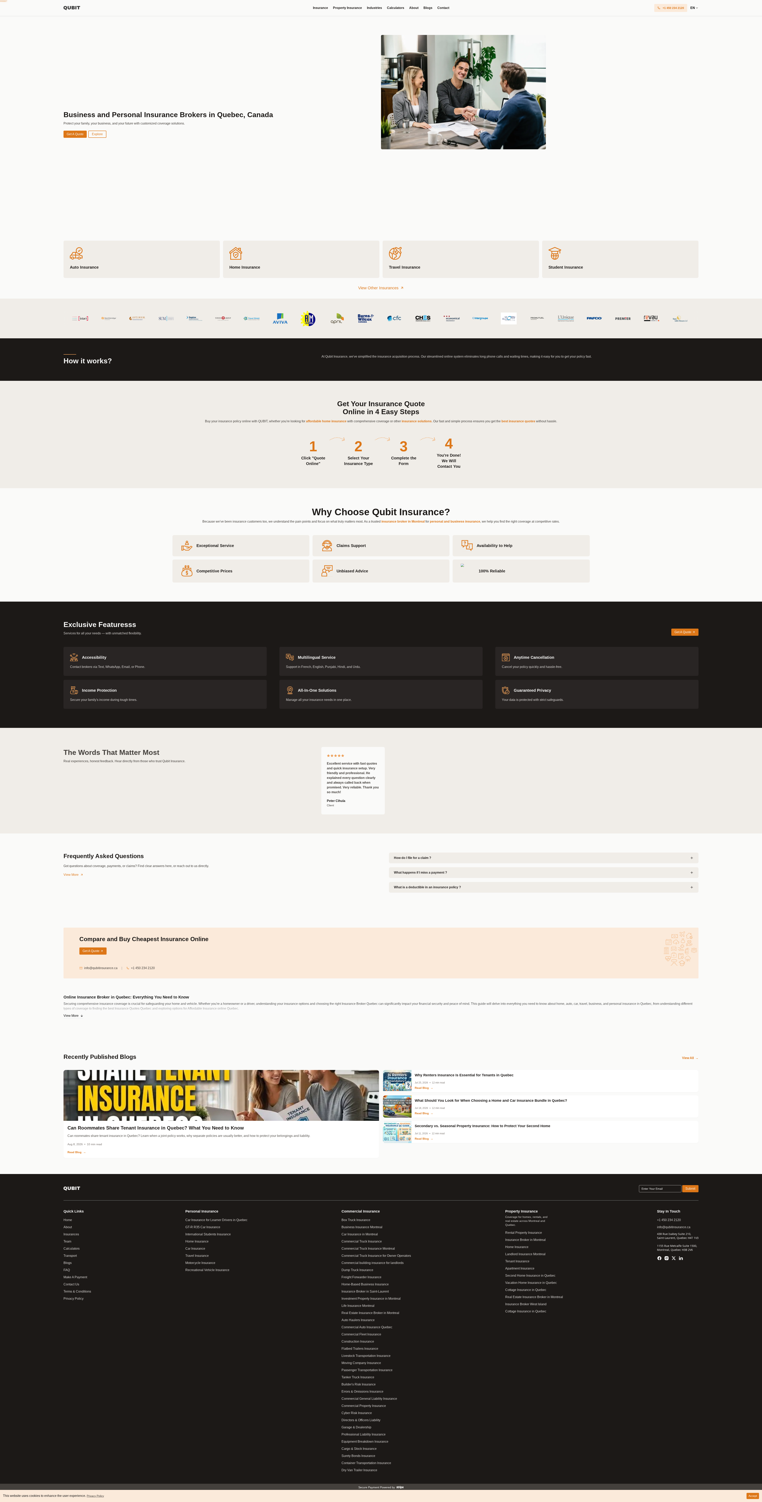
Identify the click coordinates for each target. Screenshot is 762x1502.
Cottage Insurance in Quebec (525, 1290)
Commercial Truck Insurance (362, 1241)
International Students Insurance (208, 1234)
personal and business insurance (455, 521)
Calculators (395, 8)
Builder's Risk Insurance (359, 1384)
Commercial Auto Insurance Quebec (367, 1327)
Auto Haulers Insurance (358, 1320)
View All (690, 1058)
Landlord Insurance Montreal (525, 1254)
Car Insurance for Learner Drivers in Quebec (216, 1220)
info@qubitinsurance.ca (100, 968)
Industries (374, 8)
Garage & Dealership (356, 1427)
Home (68, 1220)
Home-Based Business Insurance (365, 1284)
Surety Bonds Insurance (358, 1456)
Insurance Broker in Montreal (525, 1240)
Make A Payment (75, 1277)
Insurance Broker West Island (525, 1304)
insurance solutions (417, 421)
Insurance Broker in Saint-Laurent (365, 1291)
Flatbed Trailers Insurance (360, 1348)
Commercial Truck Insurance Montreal (368, 1248)
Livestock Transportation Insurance (366, 1355)
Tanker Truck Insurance (358, 1377)
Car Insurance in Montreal (360, 1234)
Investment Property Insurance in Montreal (371, 1298)
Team (67, 1241)
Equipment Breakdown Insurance (365, 1441)
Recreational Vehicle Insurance (207, 1270)
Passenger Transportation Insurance (367, 1370)
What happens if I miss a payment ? (420, 872)
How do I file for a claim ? (412, 858)
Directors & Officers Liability (361, 1420)
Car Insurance (195, 1248)
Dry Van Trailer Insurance (359, 1470)
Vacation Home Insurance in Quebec (531, 1282)
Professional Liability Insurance (364, 1434)
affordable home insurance (326, 421)
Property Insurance (347, 8)
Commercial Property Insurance (364, 1405)
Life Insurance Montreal (358, 1305)
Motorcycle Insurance (200, 1263)
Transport (70, 1255)
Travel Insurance (197, 1255)
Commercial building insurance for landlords (373, 1263)
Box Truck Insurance (356, 1220)
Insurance (320, 8)
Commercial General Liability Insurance (369, 1398)
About (414, 8)
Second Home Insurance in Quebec (530, 1275)
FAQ (67, 1270)
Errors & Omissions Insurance (362, 1391)
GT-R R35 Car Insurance (202, 1227)
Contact (443, 8)
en (692, 8)
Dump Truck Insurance (357, 1270)
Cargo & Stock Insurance (359, 1448)
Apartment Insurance (519, 1268)
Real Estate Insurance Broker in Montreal (370, 1313)
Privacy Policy (74, 1298)
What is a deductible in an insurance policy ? (427, 887)
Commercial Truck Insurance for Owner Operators (376, 1255)
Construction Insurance (358, 1341)
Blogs (427, 8)
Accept (753, 1495)
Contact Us (71, 1284)
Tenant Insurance (517, 1261)
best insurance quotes (518, 421)
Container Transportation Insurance (366, 1463)
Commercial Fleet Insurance (361, 1334)
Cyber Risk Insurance (357, 1413)
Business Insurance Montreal (362, 1227)
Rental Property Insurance (523, 1232)
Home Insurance (197, 1241)
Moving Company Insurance (361, 1363)
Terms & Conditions (77, 1291)
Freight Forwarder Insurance (361, 1277)
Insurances (71, 1234)
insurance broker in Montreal (403, 521)
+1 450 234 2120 (143, 968)
